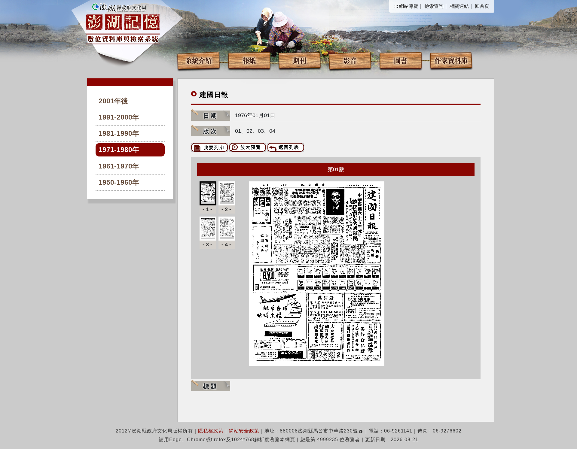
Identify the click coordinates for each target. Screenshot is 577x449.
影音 (350, 60)
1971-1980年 (119, 149)
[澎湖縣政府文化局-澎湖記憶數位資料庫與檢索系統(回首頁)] (123, 23)
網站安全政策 (244, 430)
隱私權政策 (211, 430)
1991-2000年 (119, 117)
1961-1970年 (119, 166)
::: (396, 6)
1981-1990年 (119, 133)
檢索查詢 (434, 6)
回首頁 (482, 6)
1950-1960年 (119, 182)
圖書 (400, 60)
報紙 (249, 60)
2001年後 (113, 101)
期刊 (299, 60)
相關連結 (459, 6)
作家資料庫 (451, 60)
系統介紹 (198, 60)
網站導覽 (408, 6)
